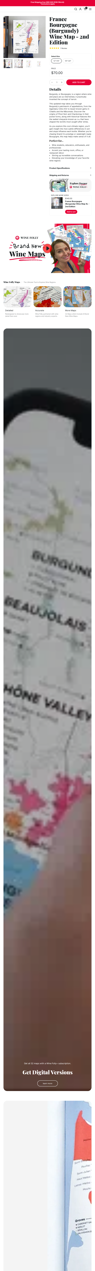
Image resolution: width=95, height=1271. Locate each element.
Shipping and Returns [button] (59, 175)
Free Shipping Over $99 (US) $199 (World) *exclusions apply (47, 3)
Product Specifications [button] (59, 168)
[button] (75, 9)
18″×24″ (68, 61)
